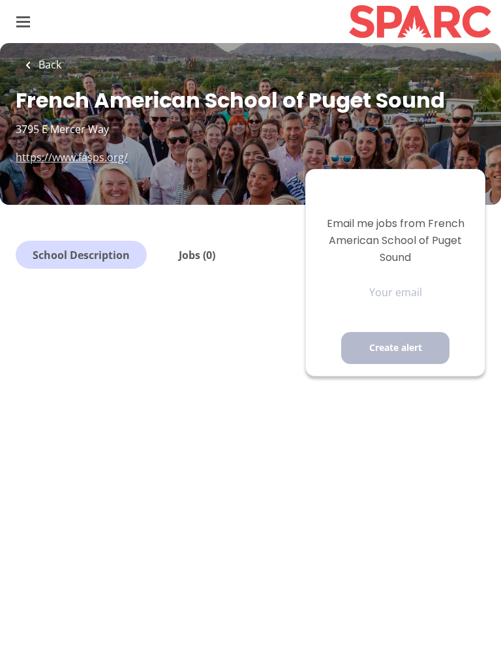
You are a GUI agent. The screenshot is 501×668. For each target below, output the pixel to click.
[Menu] (23, 21)
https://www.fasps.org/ (72, 157)
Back (48, 64)
